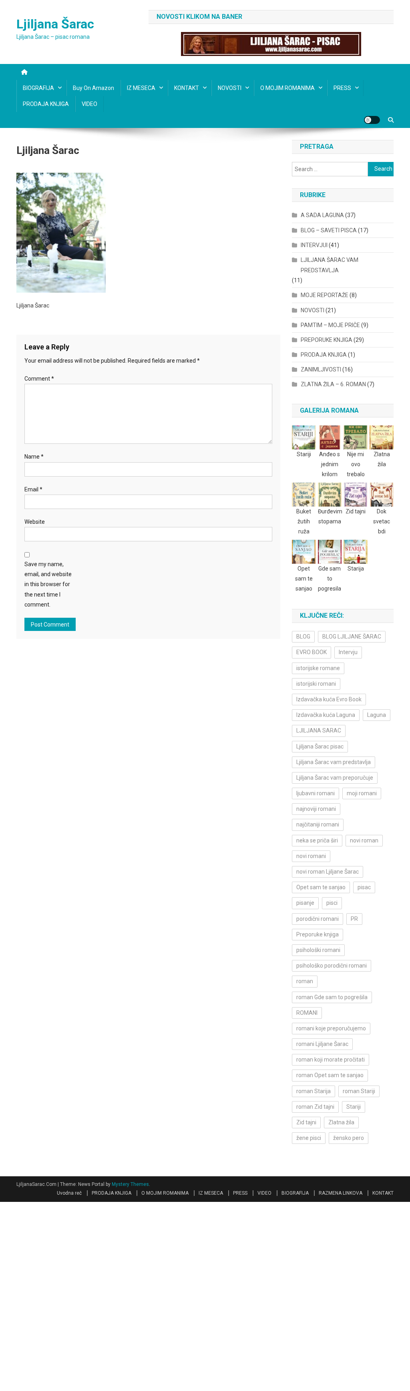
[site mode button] (372, 120)
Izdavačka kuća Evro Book (329, 699)
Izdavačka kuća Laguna (325, 715)
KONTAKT (186, 88)
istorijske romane (318, 668)
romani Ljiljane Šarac (322, 1044)
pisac (364, 887)
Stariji (353, 1107)
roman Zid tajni (315, 1107)
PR (354, 919)
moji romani (362, 793)
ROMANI (307, 1013)
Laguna (376, 715)
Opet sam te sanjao (321, 887)
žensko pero (348, 1138)
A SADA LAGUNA (322, 215)
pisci (332, 903)
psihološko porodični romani (331, 965)
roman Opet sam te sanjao (330, 1075)
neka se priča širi (317, 840)
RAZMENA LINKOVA (340, 1193)
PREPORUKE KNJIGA (326, 340)
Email (33, 489)
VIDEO (89, 104)
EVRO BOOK (311, 652)
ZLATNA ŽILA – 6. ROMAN (333, 384)
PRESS (342, 88)
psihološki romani (318, 950)
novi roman (364, 840)
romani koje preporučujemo (331, 1028)
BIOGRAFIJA (38, 88)
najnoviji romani (316, 809)
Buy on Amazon (93, 88)
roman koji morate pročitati (330, 1059)
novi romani (311, 856)
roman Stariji (359, 1091)
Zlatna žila (341, 1122)
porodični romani (317, 919)
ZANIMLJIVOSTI (321, 369)
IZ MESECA (141, 88)
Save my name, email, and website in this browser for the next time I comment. (48, 584)
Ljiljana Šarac (55, 24)
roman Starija (313, 1091)
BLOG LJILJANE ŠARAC (351, 636)
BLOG (303, 636)
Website (34, 522)
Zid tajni (306, 1122)
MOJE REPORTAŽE (324, 295)
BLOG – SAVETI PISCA (329, 230)
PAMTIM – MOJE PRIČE (330, 325)
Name (34, 456)
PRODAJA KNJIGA (46, 104)
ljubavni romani (315, 793)
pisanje (305, 903)
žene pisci (308, 1138)
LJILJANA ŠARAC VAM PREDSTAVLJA (329, 265)
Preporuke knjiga (317, 934)
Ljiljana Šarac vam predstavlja (333, 762)
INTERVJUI (314, 245)
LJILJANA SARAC (318, 730)
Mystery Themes (130, 1184)
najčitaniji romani (317, 824)
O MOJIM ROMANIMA (287, 88)
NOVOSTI (229, 88)
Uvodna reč (69, 1193)
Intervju (348, 652)
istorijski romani (316, 684)
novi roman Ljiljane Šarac (327, 871)
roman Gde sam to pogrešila (332, 997)
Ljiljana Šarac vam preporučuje (334, 777)
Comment (39, 378)
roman (304, 981)
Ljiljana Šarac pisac (320, 746)
